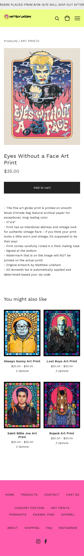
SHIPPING (32, 528)
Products (11, 41)
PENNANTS (17, 514)
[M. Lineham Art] (17, 18)
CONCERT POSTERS (29, 508)
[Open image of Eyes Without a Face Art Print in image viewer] (42, 96)
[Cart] (67, 18)
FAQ (49, 528)
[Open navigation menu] (77, 18)
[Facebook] (46, 541)
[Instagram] (38, 541)
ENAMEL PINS (43, 514)
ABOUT (12, 528)
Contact (51, 494)
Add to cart (42, 187)
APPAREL (68, 514)
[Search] (57, 18)
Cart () (72, 494)
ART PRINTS (30, 41)
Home (9, 494)
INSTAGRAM (68, 528)
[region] (42, 4)
